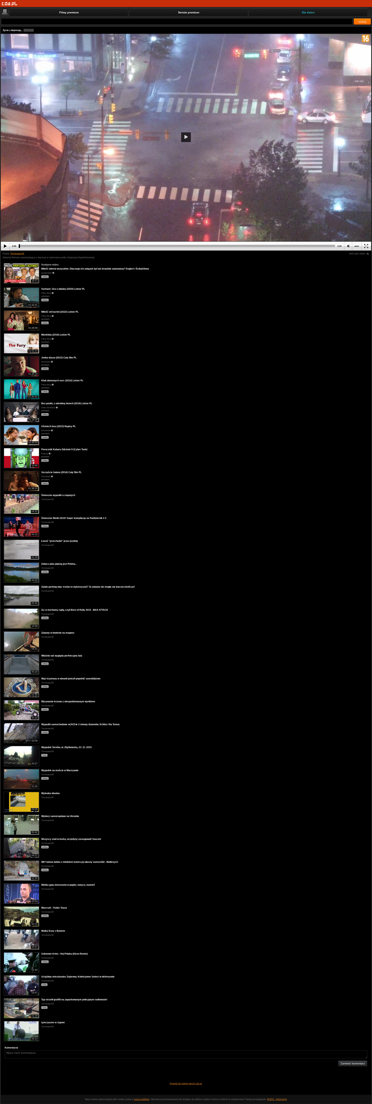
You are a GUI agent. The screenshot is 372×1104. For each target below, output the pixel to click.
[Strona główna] (9, 3)
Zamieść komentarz (353, 1063)
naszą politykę (141, 1099)
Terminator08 (17, 253)
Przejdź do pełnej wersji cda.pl (186, 1083)
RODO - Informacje (277, 1099)
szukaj (362, 21)
